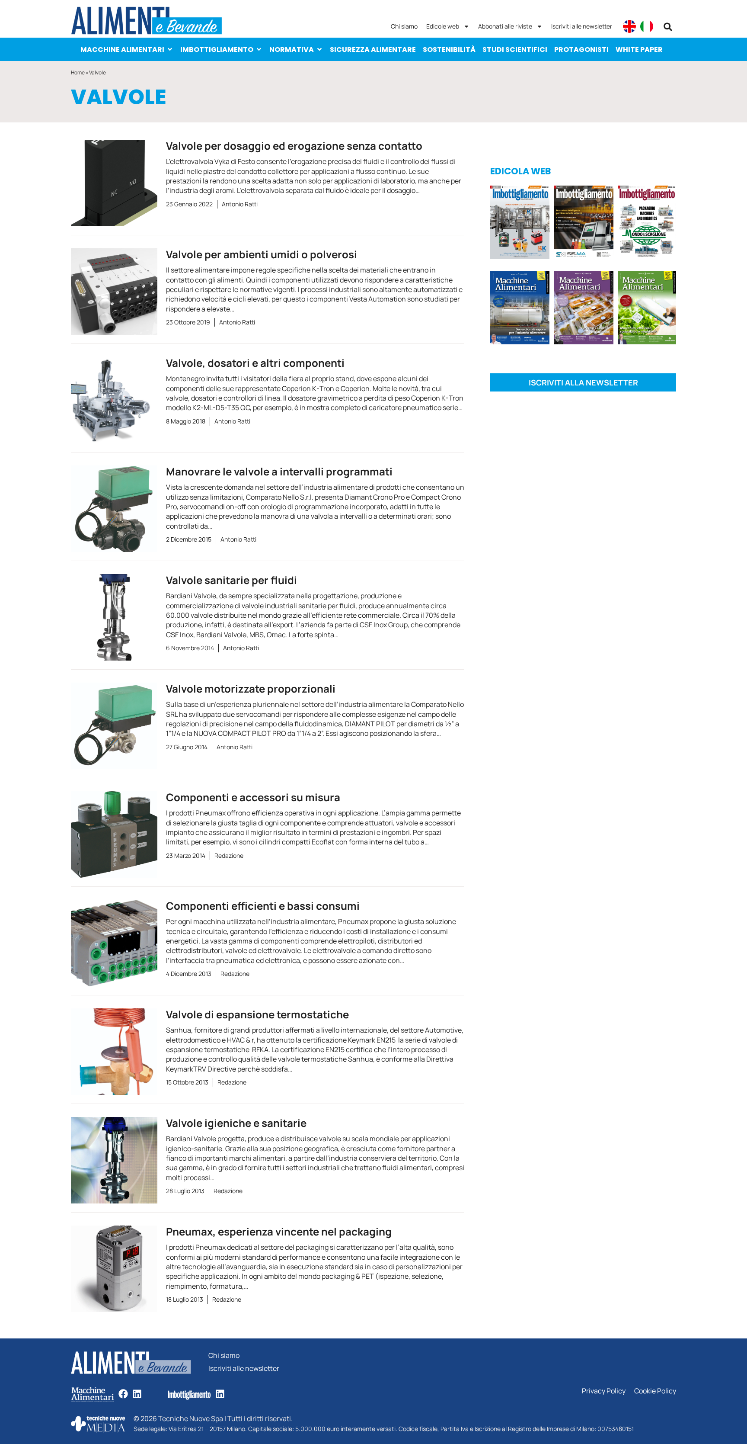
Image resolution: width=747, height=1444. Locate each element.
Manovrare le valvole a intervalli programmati (279, 471)
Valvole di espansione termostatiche (257, 1014)
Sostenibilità (449, 50)
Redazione (228, 855)
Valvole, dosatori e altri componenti (255, 363)
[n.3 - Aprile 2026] (647, 224)
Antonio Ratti (240, 204)
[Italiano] (646, 26)
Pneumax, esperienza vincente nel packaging (279, 1231)
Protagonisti (581, 50)
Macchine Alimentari (122, 50)
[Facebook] (123, 1394)
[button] (668, 27)
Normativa (291, 50)
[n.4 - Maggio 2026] (583, 224)
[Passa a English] (629, 26)
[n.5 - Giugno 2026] (519, 309)
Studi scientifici (514, 50)
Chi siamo (404, 26)
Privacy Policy (604, 1391)
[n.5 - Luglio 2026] (519, 224)
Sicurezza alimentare (373, 50)
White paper (639, 50)
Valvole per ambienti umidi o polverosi (261, 254)
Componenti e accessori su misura (253, 797)
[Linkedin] (137, 1394)
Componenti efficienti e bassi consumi (263, 905)
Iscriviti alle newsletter (581, 26)
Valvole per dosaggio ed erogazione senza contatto (294, 145)
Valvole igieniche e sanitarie (236, 1123)
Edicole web (442, 26)
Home (78, 72)
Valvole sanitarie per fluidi (231, 580)
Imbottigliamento (216, 50)
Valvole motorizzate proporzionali (250, 688)
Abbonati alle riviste (505, 26)
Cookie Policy (655, 1391)
